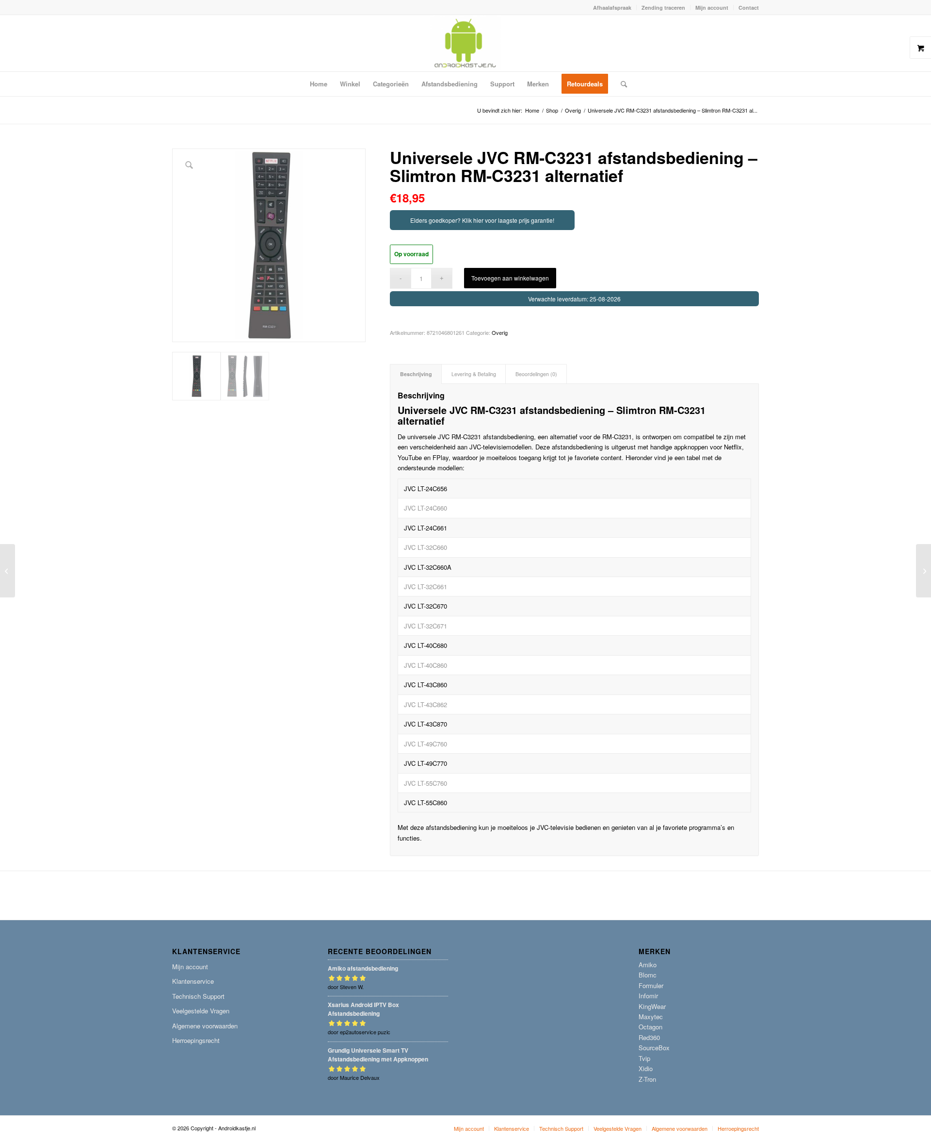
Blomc (648, 974)
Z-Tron (647, 1079)
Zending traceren (663, 7)
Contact (748, 7)
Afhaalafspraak (612, 7)
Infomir (648, 995)
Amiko (648, 964)
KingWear (652, 1006)
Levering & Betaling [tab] (473, 374)
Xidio (646, 1068)
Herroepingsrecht (196, 1040)
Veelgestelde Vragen (200, 1010)
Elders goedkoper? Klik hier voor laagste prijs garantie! (482, 220)
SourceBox (654, 1047)
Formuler (651, 985)
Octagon (650, 1026)
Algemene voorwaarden (205, 1025)
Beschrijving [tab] (416, 374)
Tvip (644, 1058)
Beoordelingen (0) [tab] (536, 374)
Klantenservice (193, 981)
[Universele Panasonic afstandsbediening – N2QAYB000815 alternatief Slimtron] (7, 570)
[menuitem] (612, 7)
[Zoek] (620, 84)
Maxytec (651, 1016)
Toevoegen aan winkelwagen (510, 278)
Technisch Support (198, 996)
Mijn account (711, 7)
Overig (500, 332)
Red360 (649, 1037)
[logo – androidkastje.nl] (465, 43)
